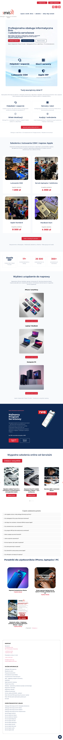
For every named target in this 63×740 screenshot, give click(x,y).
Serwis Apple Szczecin (10, 713)
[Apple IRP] (43, 70)
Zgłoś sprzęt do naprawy (11, 682)
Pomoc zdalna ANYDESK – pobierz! (13, 693)
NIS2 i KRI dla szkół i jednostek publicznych (15, 696)
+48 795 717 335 (8, 652)
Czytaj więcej (18, 592)
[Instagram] (56, 7)
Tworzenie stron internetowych (12, 676)
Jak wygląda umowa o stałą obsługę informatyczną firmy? (18, 514)
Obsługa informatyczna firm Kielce (13, 707)
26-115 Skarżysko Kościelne (11, 649)
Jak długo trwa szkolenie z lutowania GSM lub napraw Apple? (18, 522)
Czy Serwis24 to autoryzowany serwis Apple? (15, 550)
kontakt (52, 13)
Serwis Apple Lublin (10, 728)
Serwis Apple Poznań (10, 724)
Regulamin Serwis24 (10, 687)
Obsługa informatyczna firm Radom (13, 709)
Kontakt (7, 698)
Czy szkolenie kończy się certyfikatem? (14, 526)
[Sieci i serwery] (43, 60)
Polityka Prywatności (10, 691)
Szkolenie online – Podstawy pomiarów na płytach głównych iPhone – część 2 (17, 624)
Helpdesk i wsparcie (19, 64)
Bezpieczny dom (9, 671)
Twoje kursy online (9, 684)
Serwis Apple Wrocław (10, 720)
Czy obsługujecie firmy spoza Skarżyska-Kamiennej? (17, 518)
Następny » (35, 628)
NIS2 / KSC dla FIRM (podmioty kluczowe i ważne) (17, 695)
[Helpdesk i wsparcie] (19, 60)
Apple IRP (43, 75)
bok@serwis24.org (9, 659)
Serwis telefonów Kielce (11, 715)
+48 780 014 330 (9, 651)
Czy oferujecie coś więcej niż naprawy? (14, 554)
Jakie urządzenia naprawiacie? (12, 538)
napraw (22, 13)
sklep (44, 13)
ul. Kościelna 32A (9, 647)
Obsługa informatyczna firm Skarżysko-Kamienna (17, 706)
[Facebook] (53, 7)
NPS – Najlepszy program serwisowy (14, 678)
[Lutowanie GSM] (19, 70)
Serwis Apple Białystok (10, 718)
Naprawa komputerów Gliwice (18, 590)
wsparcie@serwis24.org (10, 661)
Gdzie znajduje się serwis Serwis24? (13, 534)
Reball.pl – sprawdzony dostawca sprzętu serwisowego (18, 685)
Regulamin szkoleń (9, 689)
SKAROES (7, 680)
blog (48, 13)
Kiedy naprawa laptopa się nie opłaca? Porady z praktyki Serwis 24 (45, 592)
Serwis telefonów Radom (11, 717)
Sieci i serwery (43, 64)
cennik (27, 13)
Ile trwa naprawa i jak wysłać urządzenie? (14, 542)
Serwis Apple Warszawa (10, 722)
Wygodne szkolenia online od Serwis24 (29, 454)
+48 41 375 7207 (9, 657)
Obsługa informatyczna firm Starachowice (15, 711)
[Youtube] (59, 7)
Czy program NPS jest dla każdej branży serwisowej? (17, 530)
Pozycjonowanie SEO (10, 673)
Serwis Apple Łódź (9, 729)
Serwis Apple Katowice (10, 726)
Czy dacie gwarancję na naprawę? (12, 546)
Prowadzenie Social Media (11, 674)
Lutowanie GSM (19, 75)
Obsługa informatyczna (10, 669)
